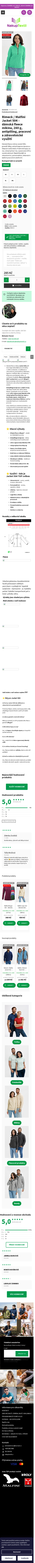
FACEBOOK (8, 1452)
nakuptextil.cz (9, 1455)
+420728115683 (9, 1449)
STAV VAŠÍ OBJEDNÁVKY (9, 1437)
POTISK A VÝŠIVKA (7, 1431)
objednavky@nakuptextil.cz (16, 341)
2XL (12, 181)
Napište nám (6, 1422)
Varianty (10, 923)
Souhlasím (25, 1558)
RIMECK (12, 228)
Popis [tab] (5, 357)
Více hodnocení (16, 1294)
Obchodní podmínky (8, 1425)
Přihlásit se (22, 1354)
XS (6, 175)
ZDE (26, 692)
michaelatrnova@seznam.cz (13, 1446)
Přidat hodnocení (8, 821)
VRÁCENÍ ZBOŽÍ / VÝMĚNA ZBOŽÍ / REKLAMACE (16, 1414)
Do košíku (18, 286)
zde (2, 1547)
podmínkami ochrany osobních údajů (16, 1361)
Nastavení (16, 1552)
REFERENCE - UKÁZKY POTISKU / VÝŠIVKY (15, 1434)
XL (5, 181)
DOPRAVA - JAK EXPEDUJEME (11, 1419)
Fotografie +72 (24, 75)
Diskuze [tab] (23, 357)
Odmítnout (9, 1558)
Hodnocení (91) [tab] (14, 357)
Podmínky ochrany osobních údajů (12, 1428)
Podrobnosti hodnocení (9, 112)
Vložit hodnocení (16, 787)
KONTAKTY (5, 1411)
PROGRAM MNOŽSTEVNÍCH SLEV (12, 1417)
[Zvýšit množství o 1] (27, 280)
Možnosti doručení (11, 190)
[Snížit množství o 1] (6, 280)
